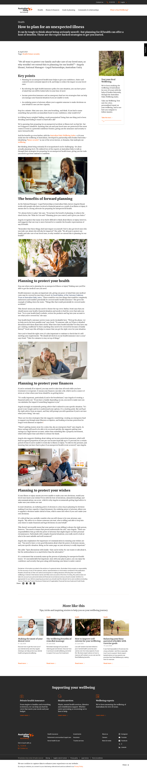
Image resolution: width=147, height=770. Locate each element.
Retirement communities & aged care (59, 737)
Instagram (124, 734)
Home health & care (54, 741)
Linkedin (123, 747)
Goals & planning (68, 10)
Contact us (24, 748)
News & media (106, 741)
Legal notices (85, 758)
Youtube (124, 737)
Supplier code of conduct (60, 758)
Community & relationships (88, 10)
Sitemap (48, 758)
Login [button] (123, 2)
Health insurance (53, 734)
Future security (34, 54)
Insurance (76, 737)
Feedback (145, 50)
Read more (22, 663)
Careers (104, 737)
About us (105, 734)
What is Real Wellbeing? (119, 10)
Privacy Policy (78, 766)
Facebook (124, 741)
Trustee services (78, 741)
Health (40, 10)
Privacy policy (74, 758)
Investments (77, 734)
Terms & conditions (97, 758)
